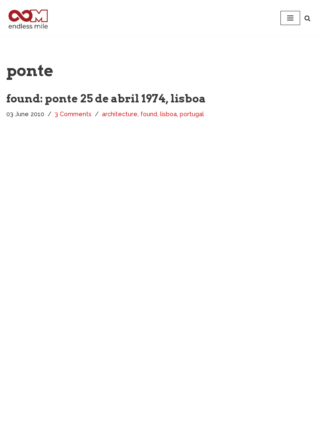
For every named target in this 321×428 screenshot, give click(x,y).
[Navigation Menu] (290, 18)
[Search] (307, 18)
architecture (120, 113)
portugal (192, 113)
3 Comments (73, 113)
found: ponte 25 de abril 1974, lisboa (106, 98)
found (148, 113)
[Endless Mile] (27, 18)
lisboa (168, 113)
